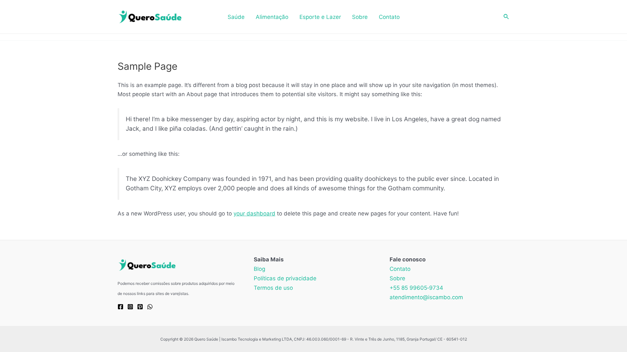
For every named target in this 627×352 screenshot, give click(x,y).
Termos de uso (273, 288)
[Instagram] (130, 307)
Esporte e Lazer (320, 17)
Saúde (236, 17)
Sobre (360, 17)
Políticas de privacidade (285, 278)
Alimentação (272, 17)
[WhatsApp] (150, 307)
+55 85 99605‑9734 (416, 288)
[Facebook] (120, 307)
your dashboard (254, 213)
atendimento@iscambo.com (426, 297)
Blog (259, 269)
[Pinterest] (140, 307)
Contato (389, 17)
